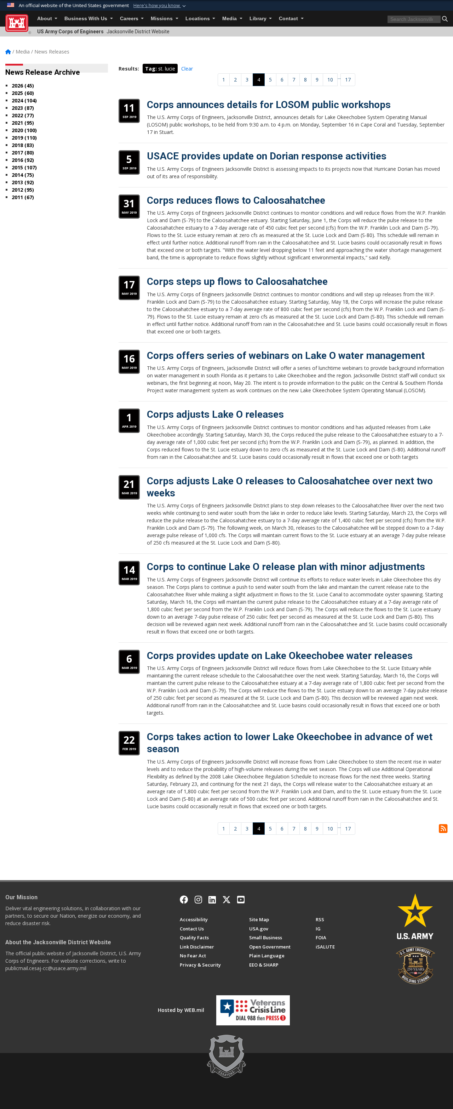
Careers (130, 18)
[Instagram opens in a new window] (198, 899)
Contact (289, 18)
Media (230, 18)
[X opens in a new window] (226, 899)
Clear (187, 68)
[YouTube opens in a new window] (241, 899)
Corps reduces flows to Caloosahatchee (236, 200)
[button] (160, 5)
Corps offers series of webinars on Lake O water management (286, 355)
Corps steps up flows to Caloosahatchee (237, 281)
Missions (162, 18)
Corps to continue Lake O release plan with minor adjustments (286, 567)
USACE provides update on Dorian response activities (266, 156)
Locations (198, 18)
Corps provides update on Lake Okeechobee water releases (280, 656)
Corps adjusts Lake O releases (215, 414)
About (45, 18)
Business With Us (86, 18)
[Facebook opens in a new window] (184, 899)
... (339, 77)
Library (259, 18)
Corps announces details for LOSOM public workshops (269, 105)
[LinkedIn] (212, 899)
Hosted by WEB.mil (181, 1010)
